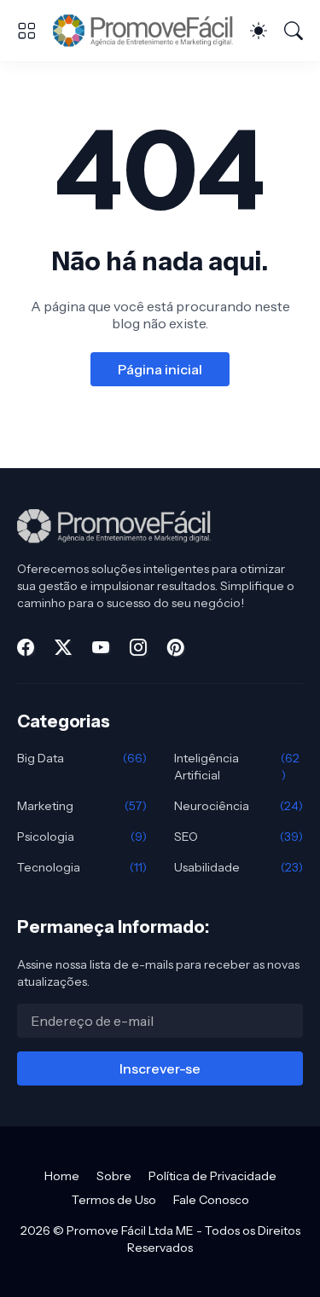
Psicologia (82, 836)
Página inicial (160, 369)
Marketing (82, 806)
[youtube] (100, 647)
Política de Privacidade (212, 1176)
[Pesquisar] (293, 31)
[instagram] (138, 647)
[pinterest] (175, 647)
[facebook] (25, 647)
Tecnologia (82, 867)
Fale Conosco (211, 1199)
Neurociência (239, 806)
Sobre (113, 1176)
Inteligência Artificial (237, 766)
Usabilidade (239, 867)
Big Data (82, 758)
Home (61, 1176)
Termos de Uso (114, 1199)
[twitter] (63, 647)
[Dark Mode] (258, 31)
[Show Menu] (26, 31)
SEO (239, 836)
